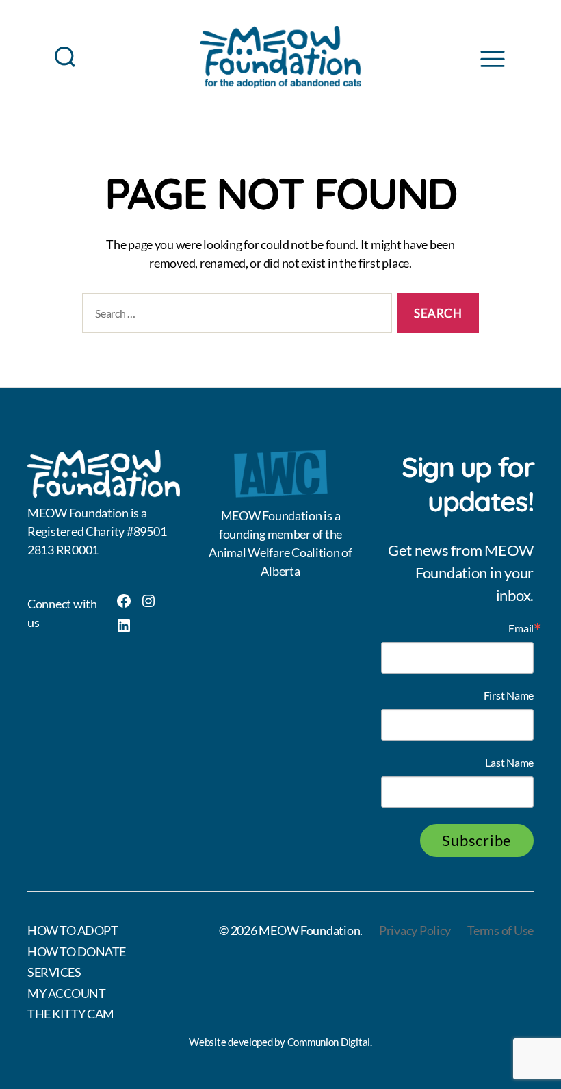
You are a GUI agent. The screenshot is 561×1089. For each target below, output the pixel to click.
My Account (66, 993)
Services (54, 971)
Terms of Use (500, 930)
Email (521, 628)
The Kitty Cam (70, 1013)
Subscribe (477, 840)
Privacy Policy (415, 930)
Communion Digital (328, 1042)
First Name (509, 695)
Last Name (509, 762)
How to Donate (76, 951)
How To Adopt (72, 930)
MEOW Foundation (309, 930)
